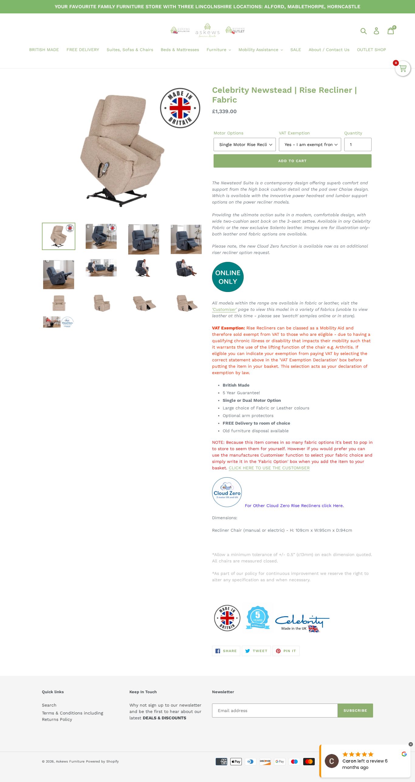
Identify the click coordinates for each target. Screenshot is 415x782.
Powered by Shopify (102, 761)
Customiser (224, 309)
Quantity (353, 132)
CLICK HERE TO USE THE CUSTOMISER (269, 467)
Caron (349, 761)
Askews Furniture (70, 761)
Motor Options (228, 132)
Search (49, 705)
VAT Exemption (294, 132)
